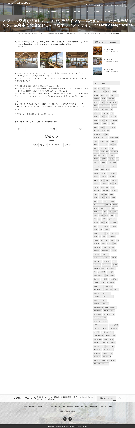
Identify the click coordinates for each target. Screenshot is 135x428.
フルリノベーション (104, 106)
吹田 (112, 215)
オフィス (114, 106)
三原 (117, 240)
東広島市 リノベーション (100, 325)
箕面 (104, 236)
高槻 (107, 134)
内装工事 (107, 180)
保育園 (108, 169)
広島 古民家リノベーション (101, 364)
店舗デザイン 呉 (107, 353)
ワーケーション (103, 144)
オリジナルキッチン (110, 127)
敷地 (102, 180)
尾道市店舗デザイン (99, 275)
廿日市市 (96, 102)
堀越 (113, 123)
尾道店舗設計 (108, 286)
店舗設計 (115, 120)
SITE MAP (108, 406)
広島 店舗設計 (111, 342)
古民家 (109, 162)
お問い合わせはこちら (113, 5)
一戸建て (101, 208)
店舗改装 (115, 205)
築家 (95, 219)
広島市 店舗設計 (98, 335)
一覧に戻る (51, 129)
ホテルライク (111, 176)
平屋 (107, 95)
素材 (115, 243)
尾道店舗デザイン (98, 289)
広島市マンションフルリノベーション (103, 296)
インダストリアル (111, 173)
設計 (112, 113)
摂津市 (101, 215)
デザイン (96, 116)
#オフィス (67, 145)
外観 (107, 141)
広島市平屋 (104, 279)
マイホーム (107, 229)
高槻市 (101, 127)
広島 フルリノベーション (100, 328)
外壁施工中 (103, 159)
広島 (102, 116)
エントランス (114, 141)
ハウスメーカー (104, 240)
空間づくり (111, 159)
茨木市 (103, 162)
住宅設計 (108, 91)
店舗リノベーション (99, 205)
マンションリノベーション (100, 137)
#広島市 (35, 145)
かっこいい (96, 162)
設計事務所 (108, 102)
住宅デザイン (105, 254)
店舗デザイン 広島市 (99, 342)
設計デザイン (110, 155)
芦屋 (106, 222)
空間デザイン (108, 109)
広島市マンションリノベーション (102, 293)
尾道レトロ (96, 279)
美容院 (95, 120)
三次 (116, 215)
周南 (100, 229)
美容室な (109, 243)
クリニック (105, 113)
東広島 (104, 123)
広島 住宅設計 (110, 346)
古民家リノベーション (108, 247)
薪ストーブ (104, 183)
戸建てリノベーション (99, 268)
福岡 (95, 201)
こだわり (107, 258)
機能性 (95, 144)
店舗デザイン (97, 123)
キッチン (96, 240)
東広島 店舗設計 (114, 325)
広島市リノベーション (99, 282)
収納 (117, 159)
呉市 (102, 102)
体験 (111, 144)
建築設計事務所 (105, 250)
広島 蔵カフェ (111, 360)
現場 (108, 130)
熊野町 (95, 208)
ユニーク (96, 180)
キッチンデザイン (98, 166)
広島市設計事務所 (98, 307)
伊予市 (116, 212)
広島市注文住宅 (113, 279)
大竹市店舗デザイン (109, 314)
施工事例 (101, 141)
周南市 (102, 95)
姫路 (99, 219)
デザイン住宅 (110, 99)
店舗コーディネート (99, 233)
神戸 (113, 208)
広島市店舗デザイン (109, 311)
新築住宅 (108, 205)
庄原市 (101, 194)
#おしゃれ (43, 145)
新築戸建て (96, 250)
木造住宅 (107, 197)
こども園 (96, 169)
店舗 (111, 116)
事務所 (95, 148)
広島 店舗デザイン (99, 346)
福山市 (103, 99)
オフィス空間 (97, 247)
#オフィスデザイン (55, 145)
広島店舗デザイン (98, 286)
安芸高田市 (96, 99)
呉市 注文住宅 (113, 328)
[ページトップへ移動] (119, 398)
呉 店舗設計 (97, 353)
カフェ (100, 201)
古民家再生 (110, 272)
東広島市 (115, 102)
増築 (115, 144)
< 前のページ (20, 129)
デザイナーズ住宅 (114, 137)
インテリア (103, 176)
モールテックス (111, 268)
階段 (95, 272)
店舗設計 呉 (97, 357)
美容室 (101, 120)
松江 (95, 88)
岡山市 (95, 229)
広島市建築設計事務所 (110, 307)
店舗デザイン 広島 (110, 335)
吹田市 (95, 236)
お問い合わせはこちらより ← (25, 122)
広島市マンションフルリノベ (101, 303)
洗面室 (102, 152)
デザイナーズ (97, 265)
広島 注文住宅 (107, 357)
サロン (114, 261)
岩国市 (114, 91)
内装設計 (96, 187)
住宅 (106, 116)
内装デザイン (97, 113)
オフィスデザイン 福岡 (100, 318)
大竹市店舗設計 (98, 314)
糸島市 (104, 219)
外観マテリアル (103, 148)
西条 (111, 183)
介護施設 (114, 258)
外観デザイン (101, 155)
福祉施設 (115, 265)
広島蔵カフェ (108, 289)
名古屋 (108, 208)
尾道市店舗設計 (110, 275)
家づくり (96, 95)
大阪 (115, 116)
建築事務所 (115, 180)
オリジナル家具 (113, 222)
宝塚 (95, 226)
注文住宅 (107, 88)
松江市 (112, 187)
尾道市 (117, 233)
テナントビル (97, 190)
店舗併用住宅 (101, 272)
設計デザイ (114, 190)
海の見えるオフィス (99, 134)
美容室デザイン (98, 212)
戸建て (110, 212)
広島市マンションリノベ (100, 300)
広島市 (95, 106)
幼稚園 (102, 169)
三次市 (95, 194)
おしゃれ (100, 88)
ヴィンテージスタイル (99, 173)
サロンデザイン (107, 265)
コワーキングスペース (99, 130)
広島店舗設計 (110, 282)
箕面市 (102, 187)
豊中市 (113, 197)
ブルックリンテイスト (110, 166)
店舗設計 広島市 (108, 339)
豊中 (115, 219)
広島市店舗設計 (98, 311)
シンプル (96, 152)
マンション (96, 243)
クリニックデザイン (109, 201)
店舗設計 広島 (98, 339)
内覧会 (116, 183)
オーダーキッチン (98, 258)
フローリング (114, 152)
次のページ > (83, 129)
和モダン (96, 176)
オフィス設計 (107, 261)
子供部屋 (96, 159)
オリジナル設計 (111, 236)
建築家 (114, 162)
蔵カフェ (116, 289)
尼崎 (102, 222)
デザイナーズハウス (99, 91)
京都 (105, 212)
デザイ (107, 215)
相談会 (110, 219)
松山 (107, 233)
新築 (107, 152)
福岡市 (111, 194)
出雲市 (95, 215)
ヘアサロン (108, 120)
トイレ (111, 148)
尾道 (106, 194)
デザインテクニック (103, 226)
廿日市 (95, 127)
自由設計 (96, 222)
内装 (107, 187)
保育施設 (114, 250)
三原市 (95, 141)
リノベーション (115, 95)
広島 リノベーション (99, 360)
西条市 (101, 197)
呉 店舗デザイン (108, 349)
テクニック (113, 226)
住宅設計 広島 (98, 349)
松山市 (95, 197)
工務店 (112, 240)
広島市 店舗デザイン (107, 332)
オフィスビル (106, 190)
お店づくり (96, 254)
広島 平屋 (96, 332)
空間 (95, 155)
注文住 (103, 243)
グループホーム (98, 261)
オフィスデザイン (98, 109)
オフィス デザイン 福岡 (100, 321)
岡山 (112, 233)
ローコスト (96, 183)
